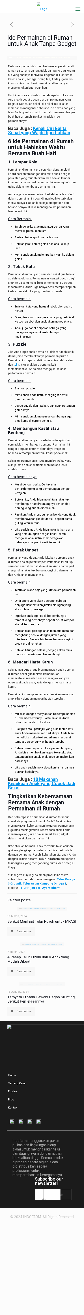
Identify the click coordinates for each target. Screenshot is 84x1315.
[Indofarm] (42, 5)
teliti (16, 364)
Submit (57, 1195)
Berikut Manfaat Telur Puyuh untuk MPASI (41, 921)
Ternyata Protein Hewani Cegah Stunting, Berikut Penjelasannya (41, 999)
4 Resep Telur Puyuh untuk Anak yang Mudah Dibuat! (38, 959)
